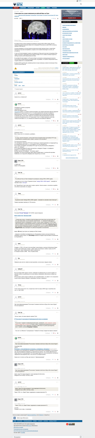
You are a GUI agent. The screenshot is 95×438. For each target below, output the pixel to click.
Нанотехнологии (66, 48)
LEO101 (19, 93)
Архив (14, 421)
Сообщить (48, 99)
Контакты (46, 421)
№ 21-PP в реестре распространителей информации (26, 430)
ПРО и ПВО (64, 46)
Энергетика (64, 54)
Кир (19, 258)
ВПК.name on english (18, 427)
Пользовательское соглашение (21, 429)
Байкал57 (20, 268)
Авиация (64, 27)
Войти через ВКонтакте (22, 418)
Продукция (31, 7)
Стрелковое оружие (66, 50)
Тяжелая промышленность (68, 56)
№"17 (57, 399)
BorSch (19, 103)
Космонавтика (65, 29)
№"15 (57, 363)
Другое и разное (66, 58)
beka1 (19, 243)
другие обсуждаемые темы (72, 157)
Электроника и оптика (67, 39)
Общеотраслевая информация (69, 25)
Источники (19, 421)
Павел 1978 (20, 160)
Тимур (19, 193)
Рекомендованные (28, 421)
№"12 (57, 296)
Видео (48, 7)
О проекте (40, 421)
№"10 (57, 268)
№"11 (57, 284)
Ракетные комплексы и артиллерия (70, 31)
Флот (63, 37)
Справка (35, 421)
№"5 (57, 172)
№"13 (57, 312)
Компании (23, 7)
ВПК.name (29, 425)
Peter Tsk (20, 172)
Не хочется (17, 111)
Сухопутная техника (66, 35)
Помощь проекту (53, 421)
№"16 (57, 382)
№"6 (57, 193)
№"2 (57, 103)
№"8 (57, 243)
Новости (16, 7)
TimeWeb (23, 432)
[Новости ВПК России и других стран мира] (18, 5)
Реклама (54, 7)
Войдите (41, 414)
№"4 (57, 160)
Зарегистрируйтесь (31, 414)
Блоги (43, 7)
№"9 (57, 258)
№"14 (57, 337)
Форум (37, 7)
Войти (79, 0)
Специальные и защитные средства (70, 52)
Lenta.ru (21, 11)
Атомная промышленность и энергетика (71, 42)
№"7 (57, 209)
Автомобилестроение (67, 33)
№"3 (57, 125)
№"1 (57, 93)
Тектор (19, 285)
